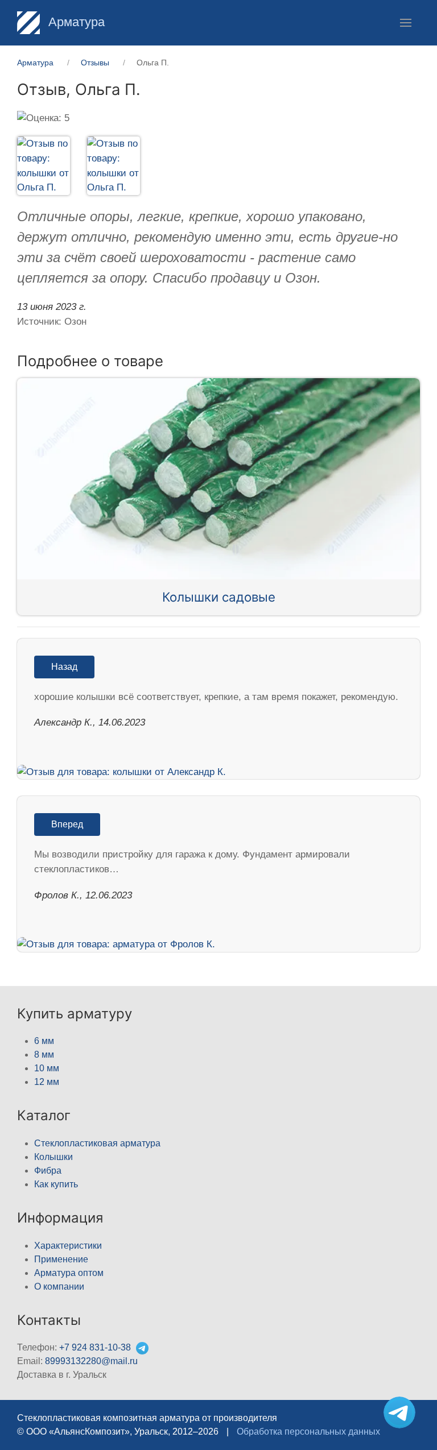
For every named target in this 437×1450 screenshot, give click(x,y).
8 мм (44, 1054)
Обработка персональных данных (308, 1431)
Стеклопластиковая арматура (97, 1143)
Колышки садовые (218, 596)
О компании (59, 1286)
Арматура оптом (69, 1273)
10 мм (46, 1068)
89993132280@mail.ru (91, 1361)
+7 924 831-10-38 (95, 1347)
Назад (64, 667)
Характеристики (68, 1245)
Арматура (75, 22)
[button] (405, 22)
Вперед (67, 824)
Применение (61, 1259)
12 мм (46, 1082)
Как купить (56, 1184)
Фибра (47, 1170)
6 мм (44, 1041)
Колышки (53, 1157)
